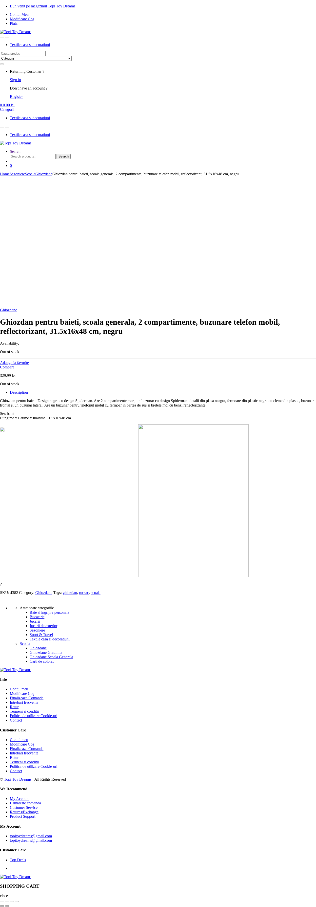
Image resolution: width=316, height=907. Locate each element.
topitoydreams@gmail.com (31, 836)
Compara (7, 367)
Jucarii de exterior (43, 626)
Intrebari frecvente (24, 702)
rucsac (84, 592)
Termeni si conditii (24, 711)
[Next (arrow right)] (7, 906)
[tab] (163, 392)
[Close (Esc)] (2, 901)
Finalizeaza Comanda (26, 698)
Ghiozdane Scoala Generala (51, 657)
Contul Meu (19, 14)
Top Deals (18, 860)
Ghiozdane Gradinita (46, 652)
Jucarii (35, 621)
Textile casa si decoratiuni (30, 45)
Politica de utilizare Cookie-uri (33, 716)
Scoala (30, 174)
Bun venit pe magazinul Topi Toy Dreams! (43, 6)
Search (15, 151)
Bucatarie (37, 617)
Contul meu (19, 689)
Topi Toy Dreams (17, 779)
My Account (19, 798)
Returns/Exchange (24, 812)
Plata (14, 23)
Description (19, 392)
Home (5, 174)
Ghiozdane (43, 174)
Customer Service (24, 807)
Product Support (22, 816)
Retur (14, 707)
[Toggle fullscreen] (12, 901)
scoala (95, 592)
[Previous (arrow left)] (2, 906)
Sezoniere (17, 174)
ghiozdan (70, 592)
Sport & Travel (41, 635)
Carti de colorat (42, 661)
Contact (16, 720)
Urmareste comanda (25, 803)
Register (16, 96)
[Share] (7, 901)
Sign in (15, 80)
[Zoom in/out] (17, 901)
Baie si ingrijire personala (49, 612)
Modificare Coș (22, 19)
